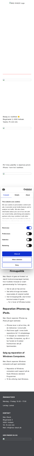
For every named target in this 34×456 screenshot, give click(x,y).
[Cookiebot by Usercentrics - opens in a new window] (24, 189)
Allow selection (17, 259)
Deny (17, 265)
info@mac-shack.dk (14, 428)
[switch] (29, 233)
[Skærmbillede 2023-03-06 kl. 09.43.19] (17, 439)
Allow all (17, 254)
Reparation (9, 308)
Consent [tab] (6, 195)
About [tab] (28, 195)
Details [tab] (17, 195)
